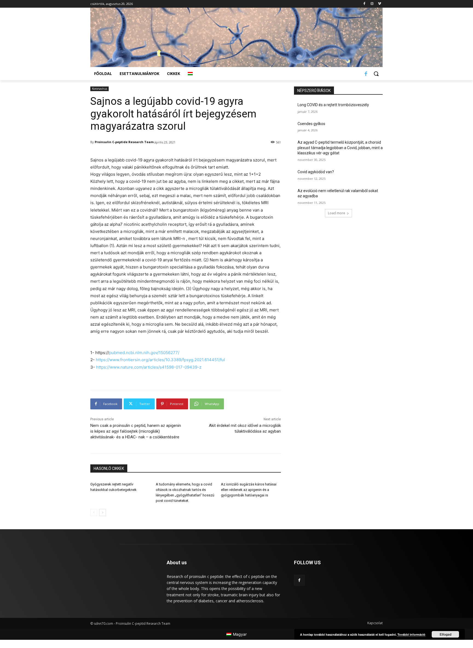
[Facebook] (364, 4)
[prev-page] (93, 512)
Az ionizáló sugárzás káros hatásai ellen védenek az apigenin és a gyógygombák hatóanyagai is (248, 489)
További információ (411, 634)
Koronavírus (99, 89)
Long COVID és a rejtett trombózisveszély (333, 105)
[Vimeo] (379, 4)
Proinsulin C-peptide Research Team (124, 142)
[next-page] (102, 512)
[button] (376, 73)
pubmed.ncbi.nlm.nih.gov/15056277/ (144, 352)
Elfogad (445, 634)
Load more (336, 213)
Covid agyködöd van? (316, 172)
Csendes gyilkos (311, 123)
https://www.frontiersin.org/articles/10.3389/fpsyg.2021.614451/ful (160, 359)
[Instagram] (372, 4)
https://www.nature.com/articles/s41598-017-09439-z (148, 367)
